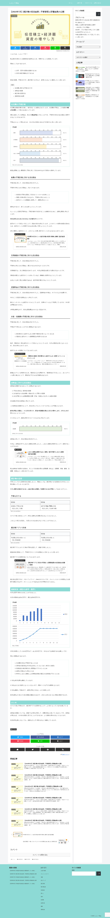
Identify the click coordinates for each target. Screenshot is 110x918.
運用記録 (43, 909)
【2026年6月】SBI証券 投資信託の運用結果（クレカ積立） (22, 883)
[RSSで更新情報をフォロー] (63, 749)
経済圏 (42, 899)
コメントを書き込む (40, 855)
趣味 (42, 906)
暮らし (42, 893)
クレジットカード (45, 873)
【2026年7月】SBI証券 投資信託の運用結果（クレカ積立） (22, 877)
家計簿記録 (14, 729)
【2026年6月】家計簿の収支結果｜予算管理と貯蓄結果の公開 (23, 880)
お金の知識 (43, 870)
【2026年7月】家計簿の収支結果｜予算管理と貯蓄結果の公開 (23, 873)
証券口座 (43, 903)
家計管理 (43, 883)
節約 (42, 896)
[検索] (98, 14)
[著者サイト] (17, 749)
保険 (42, 877)
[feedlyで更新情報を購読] (47, 749)
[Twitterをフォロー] (32, 749)
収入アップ (43, 880)
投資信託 (43, 890)
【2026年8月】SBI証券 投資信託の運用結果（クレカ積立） (22, 870)
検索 (73, 870)
